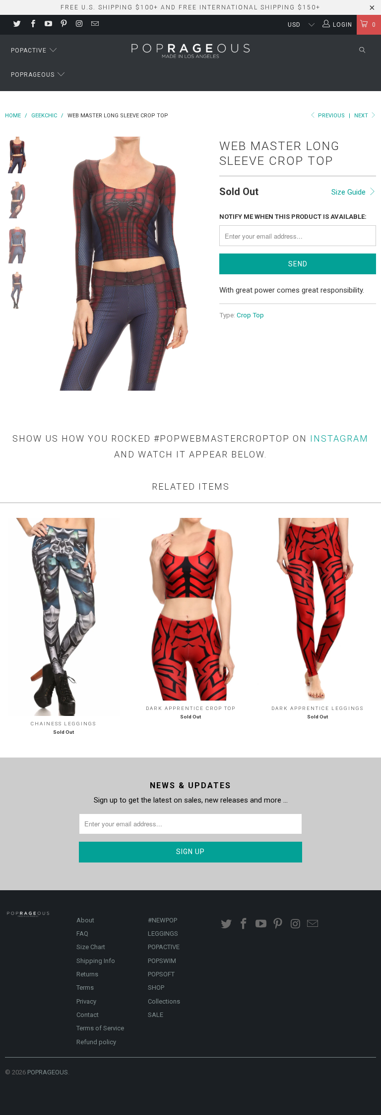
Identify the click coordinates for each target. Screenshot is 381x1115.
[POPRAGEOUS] (190, 50)
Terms (85, 987)
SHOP (156, 987)
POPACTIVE (164, 947)
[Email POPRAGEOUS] (94, 24)
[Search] (362, 51)
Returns (87, 974)
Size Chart (90, 947)
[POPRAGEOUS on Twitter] (16, 24)
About (85, 920)
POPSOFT (161, 974)
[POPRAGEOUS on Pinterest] (63, 24)
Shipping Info (95, 960)
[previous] (49, 264)
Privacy (86, 1001)
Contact (87, 1014)
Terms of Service (100, 1028)
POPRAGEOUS (47, 1072)
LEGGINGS (163, 933)
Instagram (339, 438)
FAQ (82, 933)
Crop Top (250, 315)
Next (362, 115)
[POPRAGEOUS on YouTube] (48, 24)
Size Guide (349, 192)
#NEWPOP (162, 920)
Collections (164, 1001)
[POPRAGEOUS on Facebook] (32, 24)
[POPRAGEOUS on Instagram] (78, 24)
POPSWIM (162, 960)
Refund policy (96, 1042)
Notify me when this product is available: (293, 216)
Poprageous (34, 74)
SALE (155, 1014)
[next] (200, 264)
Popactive (30, 50)
